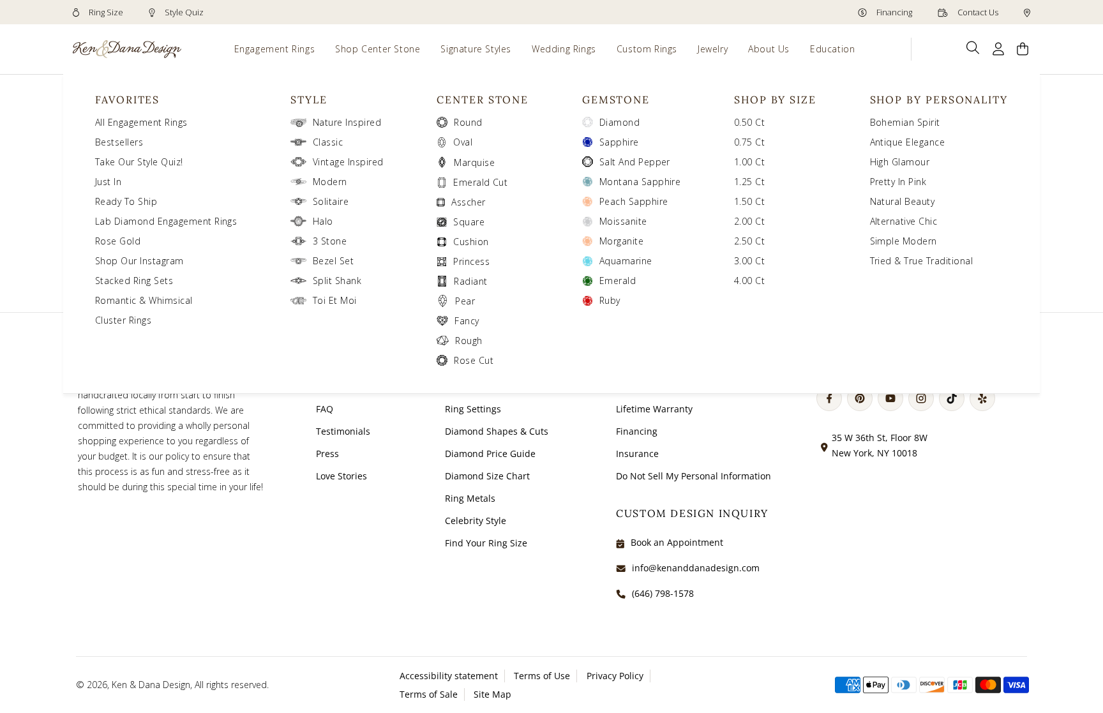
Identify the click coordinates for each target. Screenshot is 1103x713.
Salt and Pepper (634, 162)
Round (468, 122)
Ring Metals (470, 498)
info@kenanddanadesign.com (696, 568)
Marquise (474, 162)
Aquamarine (625, 261)
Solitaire (331, 201)
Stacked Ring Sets (134, 280)
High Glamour (900, 162)
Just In (108, 182)
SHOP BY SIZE (775, 99)
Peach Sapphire (633, 201)
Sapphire (619, 142)
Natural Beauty (902, 201)
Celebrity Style (475, 520)
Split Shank (337, 280)
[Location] (1027, 12)
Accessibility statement (449, 676)
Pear (465, 301)
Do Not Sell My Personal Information (693, 476)
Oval (462, 142)
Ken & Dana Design (151, 685)
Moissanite (623, 221)
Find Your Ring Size (486, 543)
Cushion (470, 242)
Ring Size (105, 12)
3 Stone (330, 241)
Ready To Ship (126, 201)
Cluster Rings (123, 320)
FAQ (324, 409)
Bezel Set (333, 261)
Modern (330, 182)
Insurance (637, 453)
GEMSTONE (616, 99)
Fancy (466, 321)
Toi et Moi (335, 300)
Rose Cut (473, 360)
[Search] (973, 48)
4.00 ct (749, 280)
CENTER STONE (483, 99)
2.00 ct (749, 221)
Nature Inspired (347, 122)
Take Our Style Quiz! (139, 162)
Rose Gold (117, 241)
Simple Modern (903, 241)
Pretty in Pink (898, 182)
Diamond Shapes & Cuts (496, 431)
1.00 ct (749, 162)
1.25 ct (749, 182)
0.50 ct (749, 122)
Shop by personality (939, 99)
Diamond (619, 122)
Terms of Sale (429, 694)
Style (308, 99)
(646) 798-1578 (663, 593)
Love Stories (341, 476)
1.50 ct (749, 201)
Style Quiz (183, 12)
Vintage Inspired (348, 162)
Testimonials (343, 431)
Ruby (609, 300)
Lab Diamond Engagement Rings (166, 221)
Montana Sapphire (640, 182)
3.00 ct (749, 261)
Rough (468, 340)
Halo (323, 221)
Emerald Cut (480, 182)
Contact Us (977, 12)
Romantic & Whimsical (144, 300)
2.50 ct (749, 241)
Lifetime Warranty (654, 409)
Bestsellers (119, 142)
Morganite (621, 241)
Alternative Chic (904, 221)
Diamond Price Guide (490, 453)
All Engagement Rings (141, 122)
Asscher (468, 202)
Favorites (127, 99)
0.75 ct (749, 142)
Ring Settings (473, 409)
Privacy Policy (615, 676)
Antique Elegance (907, 142)
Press (327, 453)
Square (468, 222)
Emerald (617, 280)
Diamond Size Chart (487, 476)
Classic (328, 142)
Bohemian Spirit (905, 122)
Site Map (492, 694)
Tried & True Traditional (921, 261)
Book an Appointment (677, 542)
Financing (893, 12)
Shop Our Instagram (139, 261)
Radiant (470, 281)
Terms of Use (542, 676)
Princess (471, 261)
